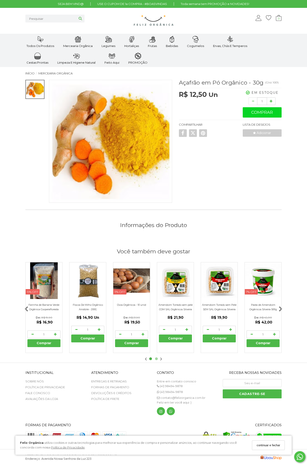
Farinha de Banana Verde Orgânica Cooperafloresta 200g (44, 309)
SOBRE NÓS (34, 381)
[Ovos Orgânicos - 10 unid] (131, 280)
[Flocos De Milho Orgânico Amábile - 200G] (87, 280)
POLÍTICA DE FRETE (105, 399)
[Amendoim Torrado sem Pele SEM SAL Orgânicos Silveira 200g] (219, 280)
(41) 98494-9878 (171, 386)
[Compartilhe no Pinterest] (203, 133)
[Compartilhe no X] (193, 133)
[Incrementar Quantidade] (271, 101)
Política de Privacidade (68, 447)
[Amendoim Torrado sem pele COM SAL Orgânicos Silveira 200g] (175, 280)
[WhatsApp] (170, 412)
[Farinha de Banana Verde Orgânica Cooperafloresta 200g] (44, 280)
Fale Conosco (37, 393)
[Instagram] (161, 412)
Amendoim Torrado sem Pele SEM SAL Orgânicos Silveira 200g (219, 309)
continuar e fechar (268, 445)
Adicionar (263, 133)
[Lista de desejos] (271, 18)
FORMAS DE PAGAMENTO (110, 387)
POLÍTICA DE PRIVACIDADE (45, 387)
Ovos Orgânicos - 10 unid (131, 304)
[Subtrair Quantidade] (253, 101)
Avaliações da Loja (41, 399)
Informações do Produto (153, 225)
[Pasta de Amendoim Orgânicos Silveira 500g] (263, 280)
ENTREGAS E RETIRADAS (109, 381)
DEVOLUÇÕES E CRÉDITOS (111, 393)
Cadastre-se (252, 394)
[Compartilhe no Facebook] (183, 133)
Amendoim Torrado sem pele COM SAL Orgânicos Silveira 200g (175, 309)
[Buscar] (80, 18)
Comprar (262, 112)
